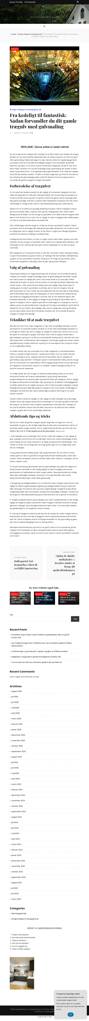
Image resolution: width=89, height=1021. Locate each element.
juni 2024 (15, 828)
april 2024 (15, 839)
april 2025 (15, 778)
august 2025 (16, 757)
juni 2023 (15, 893)
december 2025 (18, 735)
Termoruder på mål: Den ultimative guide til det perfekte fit (36, 662)
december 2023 (18, 861)
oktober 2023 (17, 871)
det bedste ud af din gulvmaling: (41, 431)
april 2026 (15, 713)
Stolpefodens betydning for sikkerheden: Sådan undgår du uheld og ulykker (67, 597)
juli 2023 (14, 888)
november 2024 (18, 800)
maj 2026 (15, 707)
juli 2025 (14, 762)
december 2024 (18, 795)
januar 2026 (16, 729)
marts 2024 (16, 844)
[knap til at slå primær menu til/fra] (45, 26)
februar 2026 (16, 724)
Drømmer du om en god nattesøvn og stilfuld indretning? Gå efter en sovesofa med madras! (19, 597)
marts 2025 (16, 784)
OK (70, 1014)
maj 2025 (15, 773)
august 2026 (16, 691)
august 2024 (16, 817)
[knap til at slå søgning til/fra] (78, 2)
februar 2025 (16, 789)
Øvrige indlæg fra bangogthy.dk (25, 109)
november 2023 (18, 866)
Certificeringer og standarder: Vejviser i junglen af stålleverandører (39, 651)
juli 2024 (14, 822)
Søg (11, 614)
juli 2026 (14, 696)
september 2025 (18, 751)
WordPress (39, 1012)
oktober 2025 (17, 746)
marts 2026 (16, 718)
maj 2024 (15, 833)
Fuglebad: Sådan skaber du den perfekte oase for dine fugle (44, 598)
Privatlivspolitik (30, 2)
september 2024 (18, 811)
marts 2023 (16, 899)
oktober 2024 (17, 806)
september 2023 (18, 877)
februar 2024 (17, 850)
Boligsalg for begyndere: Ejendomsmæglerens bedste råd (36, 657)
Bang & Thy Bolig (16, 2)
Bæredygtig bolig (18, 913)
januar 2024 (16, 855)
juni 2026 (15, 702)
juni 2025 (15, 768)
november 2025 (18, 740)
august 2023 (16, 882)
